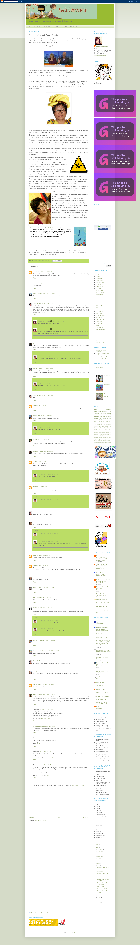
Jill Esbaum (98, 302)
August (99, 858)
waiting (104, 442)
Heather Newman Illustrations (100, 707)
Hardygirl (35, 671)
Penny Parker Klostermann (39, 650)
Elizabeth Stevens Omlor (44, 321)
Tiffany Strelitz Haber (101, 342)
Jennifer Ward (99, 300)
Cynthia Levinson (100, 290)
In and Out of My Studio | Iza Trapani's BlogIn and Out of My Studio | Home (103, 698)
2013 (97, 845)
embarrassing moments (102, 415)
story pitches (100, 442)
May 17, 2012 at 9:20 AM (42, 577)
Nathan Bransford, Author (103, 594)
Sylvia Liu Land (100, 682)
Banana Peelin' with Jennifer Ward (103, 874)
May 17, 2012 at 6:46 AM (58, 329)
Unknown (35, 405)
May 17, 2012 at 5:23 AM (52, 499)
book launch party (105, 434)
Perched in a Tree (100, 689)
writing (109, 423)
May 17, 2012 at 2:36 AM (47, 368)
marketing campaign (98, 437)
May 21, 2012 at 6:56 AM (53, 650)
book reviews (97, 421)
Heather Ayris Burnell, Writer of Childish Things (103, 580)
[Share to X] (57, 261)
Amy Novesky (99, 278)
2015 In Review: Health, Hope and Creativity (103, 684)
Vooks (97, 658)
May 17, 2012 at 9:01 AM (44, 555)
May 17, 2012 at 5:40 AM (52, 533)
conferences (108, 416)
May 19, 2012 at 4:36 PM (50, 640)
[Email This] (53, 261)
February (99, 899)
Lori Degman (99, 317)
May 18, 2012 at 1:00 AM (52, 383)
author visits (109, 431)
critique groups (104, 421)
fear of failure (102, 435)
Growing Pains (107, 375)
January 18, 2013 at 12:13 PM (46, 751)
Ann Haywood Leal (100, 280)
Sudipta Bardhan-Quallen (101, 335)
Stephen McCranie (100, 333)
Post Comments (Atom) (40, 820)
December (99, 849)
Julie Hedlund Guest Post (101, 358)
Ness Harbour (36, 271)
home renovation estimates (78, 785)
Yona (34, 486)
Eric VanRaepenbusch (38, 684)
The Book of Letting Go (74, 543)
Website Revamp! (100, 623)
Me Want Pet (101, 419)
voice (107, 423)
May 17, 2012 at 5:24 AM (52, 356)
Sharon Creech (99, 331)
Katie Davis (98, 309)
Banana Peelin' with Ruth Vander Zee (103, 883)
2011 (97, 905)
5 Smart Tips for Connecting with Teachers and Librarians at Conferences (103, 632)
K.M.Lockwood (37, 451)
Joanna (35, 343)
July (98, 861)
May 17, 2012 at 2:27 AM (47, 303)
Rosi (34, 577)
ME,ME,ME (37, 26)
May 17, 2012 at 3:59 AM (43, 439)
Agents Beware (100, 886)
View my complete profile (100, 55)
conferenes (98, 435)
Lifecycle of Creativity (101, 575)
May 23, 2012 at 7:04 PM (44, 671)
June (98, 863)
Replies (36, 318)
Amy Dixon (98, 276)
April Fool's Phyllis (98, 424)
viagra (48, 775)
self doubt (96, 442)
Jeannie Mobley (99, 298)
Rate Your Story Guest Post (102, 356)
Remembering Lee (100, 665)
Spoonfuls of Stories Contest (104, 429)
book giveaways (108, 419)
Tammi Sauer (99, 339)
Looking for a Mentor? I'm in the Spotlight (102, 672)
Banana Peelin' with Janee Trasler (107, 386)
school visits (103, 416)
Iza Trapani (98, 296)
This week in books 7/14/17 (102, 595)
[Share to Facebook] (59, 261)
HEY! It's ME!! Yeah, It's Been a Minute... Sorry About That (103, 691)
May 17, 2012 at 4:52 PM (48, 597)
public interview (108, 439)
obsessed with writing (107, 437)
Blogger (76, 932)
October (99, 854)
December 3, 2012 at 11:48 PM (47, 709)
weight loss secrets (45, 718)
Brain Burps (101, 426)
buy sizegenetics (37, 726)
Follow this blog (102, 228)
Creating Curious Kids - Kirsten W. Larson (102, 628)
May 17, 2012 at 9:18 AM (44, 565)
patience (96, 416)
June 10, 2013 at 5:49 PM (45, 764)
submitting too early (101, 423)
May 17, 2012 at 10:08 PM (46, 607)
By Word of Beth (100, 622)
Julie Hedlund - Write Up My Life (103, 611)
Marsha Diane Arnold (101, 319)
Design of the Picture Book (102, 650)
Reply (34, 278)
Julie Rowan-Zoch (37, 597)
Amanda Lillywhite (38, 293)
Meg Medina (99, 321)
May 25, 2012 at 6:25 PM (50, 684)
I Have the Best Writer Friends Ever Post (103, 354)
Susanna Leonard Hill (38, 640)
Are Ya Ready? (100, 871)
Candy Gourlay (37, 303)
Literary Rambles (100, 556)
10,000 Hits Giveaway (102, 888)
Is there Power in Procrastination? (100, 589)
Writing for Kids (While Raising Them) (102, 573)
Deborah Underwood (100, 292)
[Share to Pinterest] (61, 261)
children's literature (106, 413)
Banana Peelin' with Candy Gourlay (103, 879)
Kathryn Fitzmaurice (100, 307)
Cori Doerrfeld (99, 288)
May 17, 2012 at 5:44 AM (52, 541)
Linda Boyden (99, 313)
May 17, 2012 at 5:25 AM (52, 474)
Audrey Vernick (99, 284)
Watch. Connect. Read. (102, 564)
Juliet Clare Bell (37, 694)
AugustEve (104, 424)
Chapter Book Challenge (99, 427)
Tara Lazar (98, 340)
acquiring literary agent (98, 431)
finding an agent (108, 435)
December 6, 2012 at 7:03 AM (48, 726)
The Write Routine (100, 670)
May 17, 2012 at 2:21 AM (44, 283)
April (98, 895)
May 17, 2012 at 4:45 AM (47, 451)
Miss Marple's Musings (102, 637)
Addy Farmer (36, 522)
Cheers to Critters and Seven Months (107, 395)
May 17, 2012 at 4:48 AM (41, 461)
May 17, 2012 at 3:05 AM (47, 395)
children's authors (102, 409)
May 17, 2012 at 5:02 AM (42, 486)
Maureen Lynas (37, 368)
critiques (96, 418)
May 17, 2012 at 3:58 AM (46, 415)
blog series (99, 434)
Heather (35, 439)
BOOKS (64, 26)
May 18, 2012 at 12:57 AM (52, 620)
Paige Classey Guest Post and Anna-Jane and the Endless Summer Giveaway (102, 559)
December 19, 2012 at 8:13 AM (47, 738)
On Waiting (98, 678)
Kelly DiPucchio (99, 311)
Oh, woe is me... (101, 877)
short (38, 743)
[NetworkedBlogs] (103, 226)
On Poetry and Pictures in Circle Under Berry (103, 652)
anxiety (105, 431)
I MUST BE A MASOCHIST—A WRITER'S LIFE (103, 703)
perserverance (103, 418)
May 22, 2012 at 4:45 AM (47, 661)
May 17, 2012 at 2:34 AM (43, 343)
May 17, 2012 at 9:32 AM (48, 587)
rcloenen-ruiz (36, 415)
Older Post (85, 817)
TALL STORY (50, 227)
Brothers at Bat (108, 426)
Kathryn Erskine (99, 305)
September (99, 856)
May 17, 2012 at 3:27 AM (44, 405)
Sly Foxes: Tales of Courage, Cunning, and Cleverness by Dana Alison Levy (102, 567)
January (99, 902)
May (98, 865)
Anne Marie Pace (100, 282)
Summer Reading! (100, 582)
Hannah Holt (36, 607)
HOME (29, 26)
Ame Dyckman (99, 274)
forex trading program (49, 757)
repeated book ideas (98, 440)
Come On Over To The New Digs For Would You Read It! (102, 601)
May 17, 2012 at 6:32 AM (58, 321)
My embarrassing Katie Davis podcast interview (102, 366)
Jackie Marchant (37, 587)
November (99, 851)
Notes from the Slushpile (102, 587)
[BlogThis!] (55, 261)
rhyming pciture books (107, 440)
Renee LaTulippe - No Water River (103, 663)
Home (59, 817)
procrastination (102, 439)
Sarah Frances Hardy (100, 329)
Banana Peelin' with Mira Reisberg (103, 891)
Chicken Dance (107, 427)
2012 (97, 847)
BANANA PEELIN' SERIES (51, 26)
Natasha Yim (99, 325)
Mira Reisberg (99, 323)
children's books (99, 411)
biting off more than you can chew (101, 432)
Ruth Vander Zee (99, 327)
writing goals (108, 442)
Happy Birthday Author (102, 657)
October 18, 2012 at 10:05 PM (48, 694)
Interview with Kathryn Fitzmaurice (101, 350)
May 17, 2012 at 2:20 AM (46, 271)
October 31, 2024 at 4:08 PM (46, 783)
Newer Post (31, 817)
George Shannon (99, 294)
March (99, 897)
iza (33, 461)
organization (96, 439)
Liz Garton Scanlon (100, 315)
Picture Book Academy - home (102, 607)
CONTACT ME (74, 26)
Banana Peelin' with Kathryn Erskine (103, 868)
